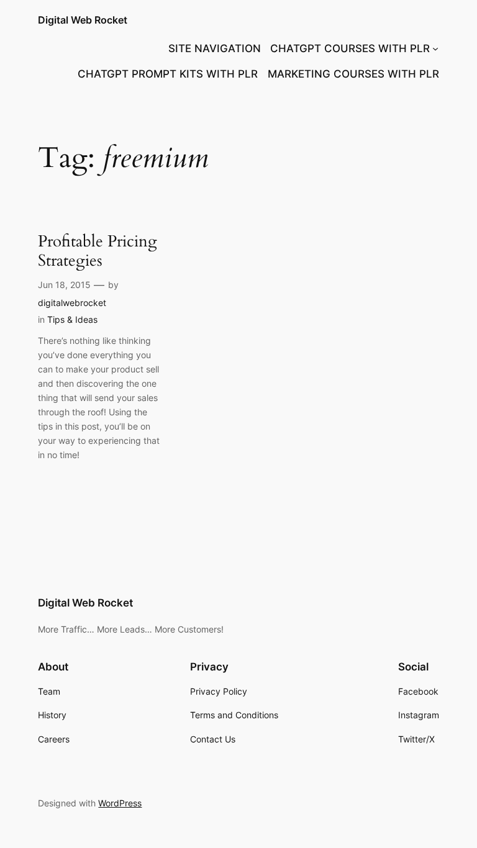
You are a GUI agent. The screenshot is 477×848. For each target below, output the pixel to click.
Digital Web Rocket (82, 20)
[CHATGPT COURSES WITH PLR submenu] (435, 48)
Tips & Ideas (72, 319)
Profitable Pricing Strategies (97, 251)
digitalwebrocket (72, 302)
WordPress (120, 803)
